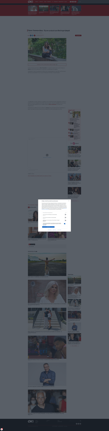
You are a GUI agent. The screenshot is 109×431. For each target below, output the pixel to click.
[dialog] (54, 215)
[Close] (69, 201)
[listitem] (54, 212)
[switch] (65, 214)
